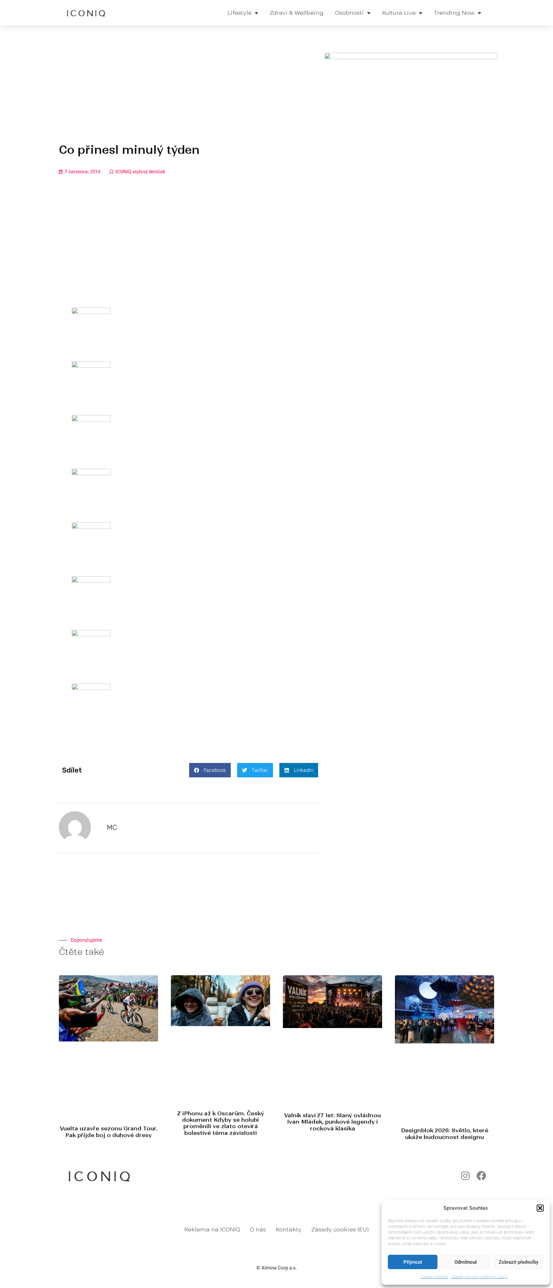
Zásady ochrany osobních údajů (479, 1276)
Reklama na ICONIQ (212, 1229)
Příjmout (413, 1262)
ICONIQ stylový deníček (140, 172)
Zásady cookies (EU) (340, 1229)
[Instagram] (465, 1176)
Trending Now (454, 12)
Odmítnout (465, 1262)
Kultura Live (399, 12)
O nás (258, 1229)
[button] (540, 1208)
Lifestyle (240, 12)
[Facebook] (481, 1176)
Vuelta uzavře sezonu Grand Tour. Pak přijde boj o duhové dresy (108, 1131)
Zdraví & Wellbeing (297, 12)
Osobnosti (349, 12)
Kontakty (288, 1229)
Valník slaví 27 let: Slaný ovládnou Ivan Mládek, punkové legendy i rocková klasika (332, 1122)
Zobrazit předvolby (518, 1262)
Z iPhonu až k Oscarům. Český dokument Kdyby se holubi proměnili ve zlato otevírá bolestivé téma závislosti (220, 1123)
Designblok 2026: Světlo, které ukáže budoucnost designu (444, 1133)
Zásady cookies (434, 1276)
